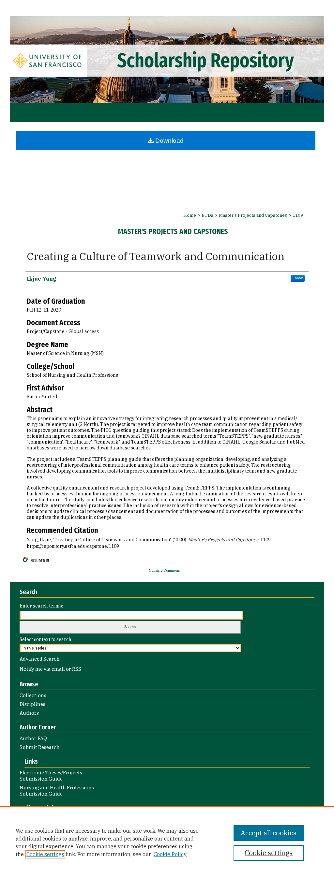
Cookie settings (45, 854)
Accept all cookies (268, 832)
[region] (167, 842)
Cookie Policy (170, 854)
